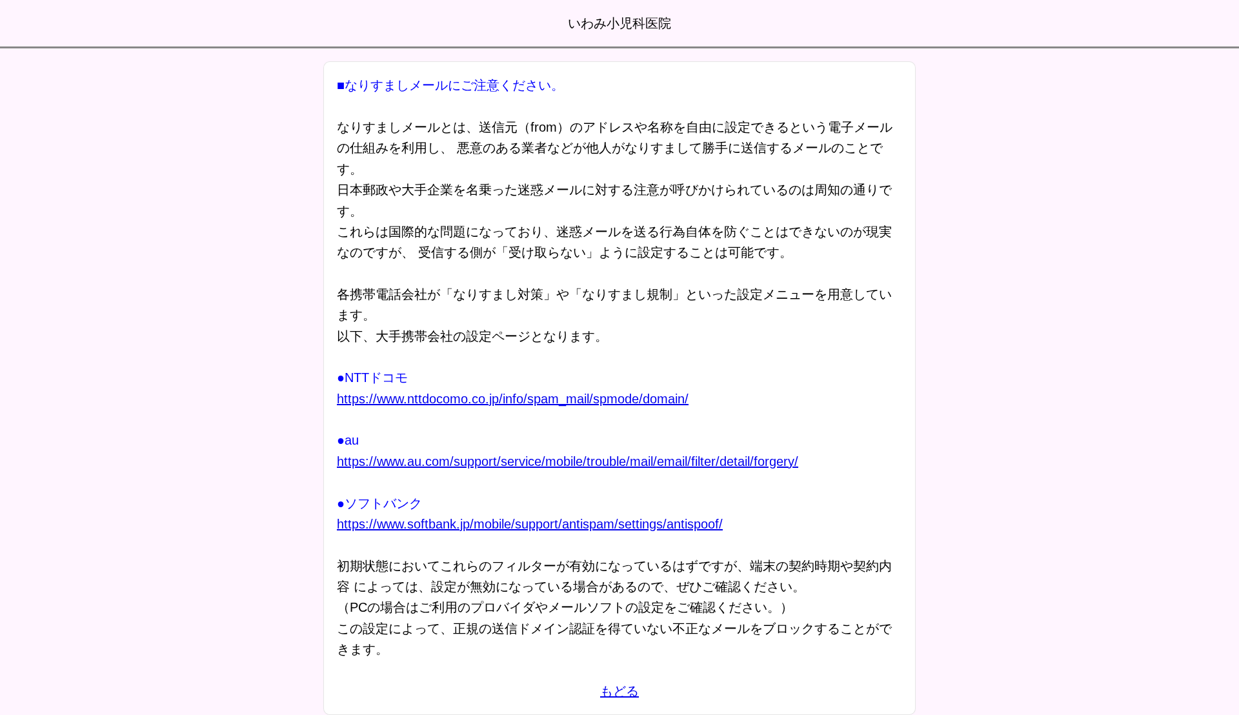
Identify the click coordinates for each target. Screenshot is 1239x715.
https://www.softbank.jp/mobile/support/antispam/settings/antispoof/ (530, 524)
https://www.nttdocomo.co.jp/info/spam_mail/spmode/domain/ (513, 399)
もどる (619, 691)
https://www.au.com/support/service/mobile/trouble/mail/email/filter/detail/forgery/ (567, 461)
